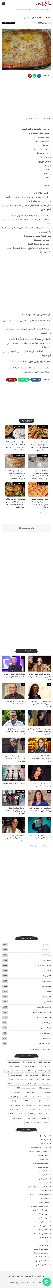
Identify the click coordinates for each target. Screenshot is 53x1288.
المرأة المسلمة (43, 1182)
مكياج (46, 1241)
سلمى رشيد (44, 1110)
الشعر (8, 1071)
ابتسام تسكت (14, 1062)
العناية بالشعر (46, 970)
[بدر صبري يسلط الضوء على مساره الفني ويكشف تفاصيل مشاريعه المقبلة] (13, 745)
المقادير (46, 1079)
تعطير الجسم (29, 1092)
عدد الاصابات (44, 1114)
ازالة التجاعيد (44, 1066)
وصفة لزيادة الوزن (32, 1122)
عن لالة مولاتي (39, 1276)
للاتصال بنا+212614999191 (40, 1049)
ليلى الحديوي (30, 1118)
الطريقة (46, 1075)
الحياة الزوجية (44, 1159)
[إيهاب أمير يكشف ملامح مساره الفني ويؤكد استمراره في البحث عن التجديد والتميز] (39, 663)
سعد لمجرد (31, 1105)
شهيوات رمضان (46, 1028)
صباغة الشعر (30, 1110)
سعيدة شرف (17, 1105)
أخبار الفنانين (44, 1062)
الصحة (49, 991)
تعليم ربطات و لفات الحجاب (39, 1194)
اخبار (49, 657)
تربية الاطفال (44, 1190)
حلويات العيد (47, 1038)
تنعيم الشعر (44, 1101)
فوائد (22, 1114)
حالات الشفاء (30, 1101)
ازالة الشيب (13, 1066)
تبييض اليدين (44, 1092)
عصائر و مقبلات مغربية (44, 1017)
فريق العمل (29, 1276)
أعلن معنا (20, 1276)
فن (32, 1114)
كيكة (13, 1114)
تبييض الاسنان (29, 1084)
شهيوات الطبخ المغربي (8, 23)
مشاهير (17, 1118)
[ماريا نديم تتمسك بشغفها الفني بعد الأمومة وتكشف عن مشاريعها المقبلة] (39, 718)
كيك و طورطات (46, 996)
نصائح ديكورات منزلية (41, 1253)
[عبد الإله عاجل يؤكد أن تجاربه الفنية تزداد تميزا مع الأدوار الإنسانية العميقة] (13, 663)
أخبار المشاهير (46, 986)
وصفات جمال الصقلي (41, 1257)
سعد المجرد (44, 1105)
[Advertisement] (26, 283)
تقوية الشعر (15, 1092)
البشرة (19, 1071)
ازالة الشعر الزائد (28, 1066)
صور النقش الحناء (42, 1221)
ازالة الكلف (31, 1071)
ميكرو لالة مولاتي (46, 955)
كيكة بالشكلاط (44, 1118)
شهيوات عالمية (46, 1022)
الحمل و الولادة (43, 1155)
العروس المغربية (43, 1167)
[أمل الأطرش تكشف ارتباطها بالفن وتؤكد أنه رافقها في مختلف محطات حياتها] (39, 691)
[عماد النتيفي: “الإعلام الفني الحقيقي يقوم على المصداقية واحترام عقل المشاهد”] (13, 691)
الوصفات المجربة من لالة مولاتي (38, 1186)
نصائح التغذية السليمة (41, 1249)
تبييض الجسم (44, 1088)
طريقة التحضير (15, 1110)
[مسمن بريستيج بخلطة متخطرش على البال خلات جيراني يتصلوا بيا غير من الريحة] (38, 489)
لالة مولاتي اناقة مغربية (44, 1007)
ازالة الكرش (44, 1071)
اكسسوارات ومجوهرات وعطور (38, 1151)
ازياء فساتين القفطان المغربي (41, 1012)
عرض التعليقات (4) (25, 528)
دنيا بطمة (16, 1101)
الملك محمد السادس (18, 1079)
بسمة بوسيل (44, 1084)
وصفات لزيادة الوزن (44, 1043)
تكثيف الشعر (28, 1097)
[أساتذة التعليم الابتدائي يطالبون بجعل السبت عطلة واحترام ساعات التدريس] (13, 798)
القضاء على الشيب (15, 1075)
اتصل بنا (12, 1276)
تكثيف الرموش (44, 1097)
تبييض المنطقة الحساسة (26, 1088)
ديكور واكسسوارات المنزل (39, 1206)
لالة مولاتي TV (46, 976)
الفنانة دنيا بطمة (31, 1075)
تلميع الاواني (14, 1097)
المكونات (34, 1079)
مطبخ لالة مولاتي (42, 427)
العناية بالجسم (46, 1002)
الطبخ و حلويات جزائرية (40, 1163)
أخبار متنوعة (47, 950)
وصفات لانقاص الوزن (44, 1033)
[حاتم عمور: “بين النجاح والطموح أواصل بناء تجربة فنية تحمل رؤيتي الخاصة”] (13, 718)
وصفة (46, 1122)
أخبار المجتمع (20, 791)
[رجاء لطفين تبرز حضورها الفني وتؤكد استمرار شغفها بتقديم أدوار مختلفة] (39, 798)
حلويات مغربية (46, 981)
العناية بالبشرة (46, 960)
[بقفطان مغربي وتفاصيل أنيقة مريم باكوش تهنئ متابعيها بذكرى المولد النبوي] (13, 825)
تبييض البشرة (14, 1084)
